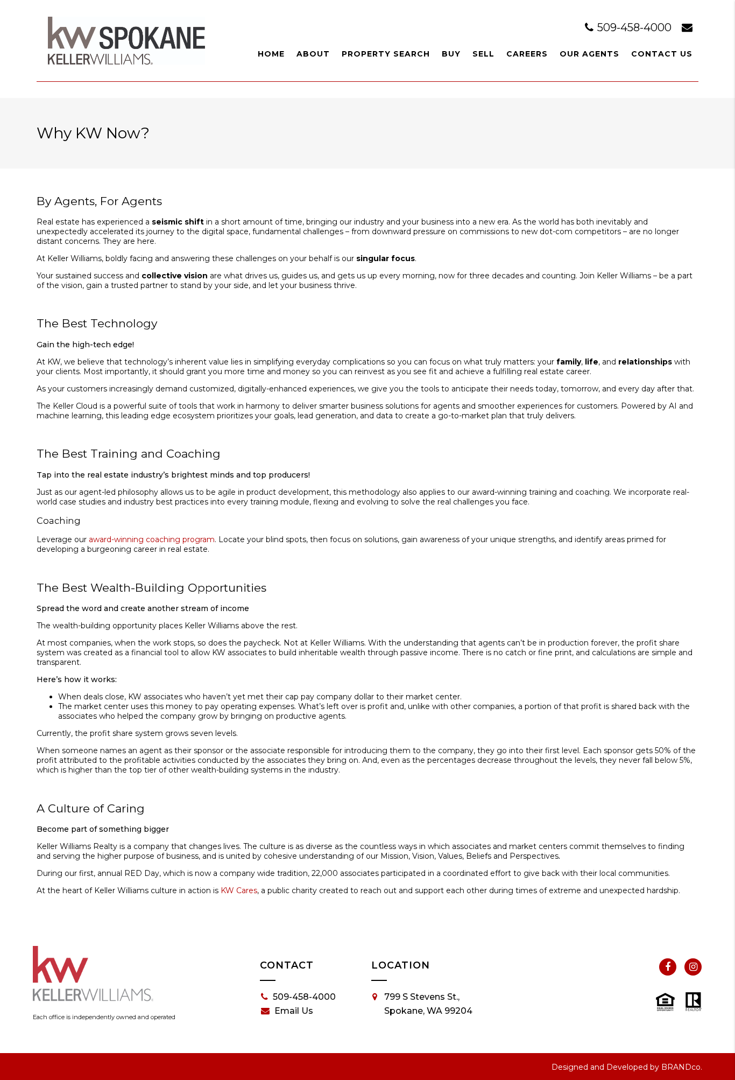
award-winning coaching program (152, 539)
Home (271, 54)
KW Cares (239, 890)
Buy (451, 54)
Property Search (386, 54)
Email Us (293, 1011)
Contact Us (661, 54)
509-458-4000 (634, 27)
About (313, 54)
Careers (527, 54)
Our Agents (589, 54)
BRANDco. (681, 1067)
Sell (483, 54)
